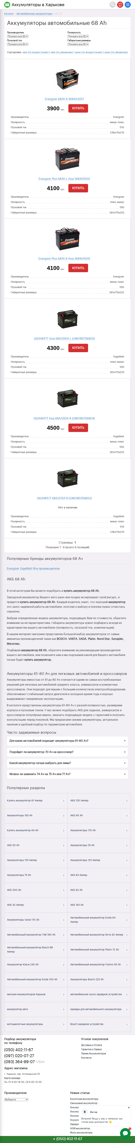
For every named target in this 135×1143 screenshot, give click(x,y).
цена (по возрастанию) (88, 52)
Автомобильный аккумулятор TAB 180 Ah (31, 935)
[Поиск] (113, 5)
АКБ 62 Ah (76, 890)
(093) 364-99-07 (19, 1062)
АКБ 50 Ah (13, 845)
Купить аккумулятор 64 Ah (22, 830)
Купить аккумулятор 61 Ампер (25, 800)
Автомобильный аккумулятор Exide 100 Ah (32, 979)
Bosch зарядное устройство (86, 1024)
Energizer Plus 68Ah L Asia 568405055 (64, 178)
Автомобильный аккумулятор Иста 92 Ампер (96, 935)
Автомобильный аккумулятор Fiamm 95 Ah (95, 964)
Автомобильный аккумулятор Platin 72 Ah (94, 949)
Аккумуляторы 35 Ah (82, 845)
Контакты (86, 1058)
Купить (78, 108)
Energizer (13, 568)
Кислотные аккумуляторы (84, 1099)
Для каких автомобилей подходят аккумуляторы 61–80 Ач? (48, 740)
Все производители (46, 568)
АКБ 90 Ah (76, 815)
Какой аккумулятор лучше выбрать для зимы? (40, 763)
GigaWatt (26, 568)
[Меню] (128, 5)
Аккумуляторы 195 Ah (19, 815)
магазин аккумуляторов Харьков (26, 994)
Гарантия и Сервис (91, 1049)
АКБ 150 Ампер (79, 800)
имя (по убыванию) (62, 52)
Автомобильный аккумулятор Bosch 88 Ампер (30, 949)
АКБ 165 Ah (76, 905)
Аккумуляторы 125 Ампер (85, 860)
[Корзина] (120, 5)
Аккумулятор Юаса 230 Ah (22, 964)
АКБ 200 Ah (14, 890)
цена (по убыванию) (116, 52)
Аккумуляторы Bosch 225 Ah (87, 979)
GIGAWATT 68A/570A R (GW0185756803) (64, 498)
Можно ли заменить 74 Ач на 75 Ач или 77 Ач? (39, 774)
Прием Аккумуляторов (93, 1053)
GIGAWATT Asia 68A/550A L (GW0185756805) (64, 338)
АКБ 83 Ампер (78, 875)
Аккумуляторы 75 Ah (19, 875)
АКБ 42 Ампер (15, 905)
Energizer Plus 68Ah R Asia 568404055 (64, 258)
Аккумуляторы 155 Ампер (22, 860)
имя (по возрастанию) (36, 52)
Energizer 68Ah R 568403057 (64, 99)
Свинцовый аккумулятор (83, 1103)
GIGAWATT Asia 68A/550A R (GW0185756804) (64, 418)
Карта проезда (12, 1078)
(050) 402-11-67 (18, 1050)
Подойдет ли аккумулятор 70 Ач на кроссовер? (41, 752)
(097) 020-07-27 (19, 1056)
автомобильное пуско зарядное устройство (96, 994)
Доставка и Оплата (91, 1045)
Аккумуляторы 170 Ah (83, 830)
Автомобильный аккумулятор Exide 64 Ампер (92, 920)
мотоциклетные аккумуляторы (25, 1024)
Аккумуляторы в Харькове (38, 5)
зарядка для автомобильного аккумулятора (95, 1009)
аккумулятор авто (17, 1009)
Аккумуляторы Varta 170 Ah (23, 920)
